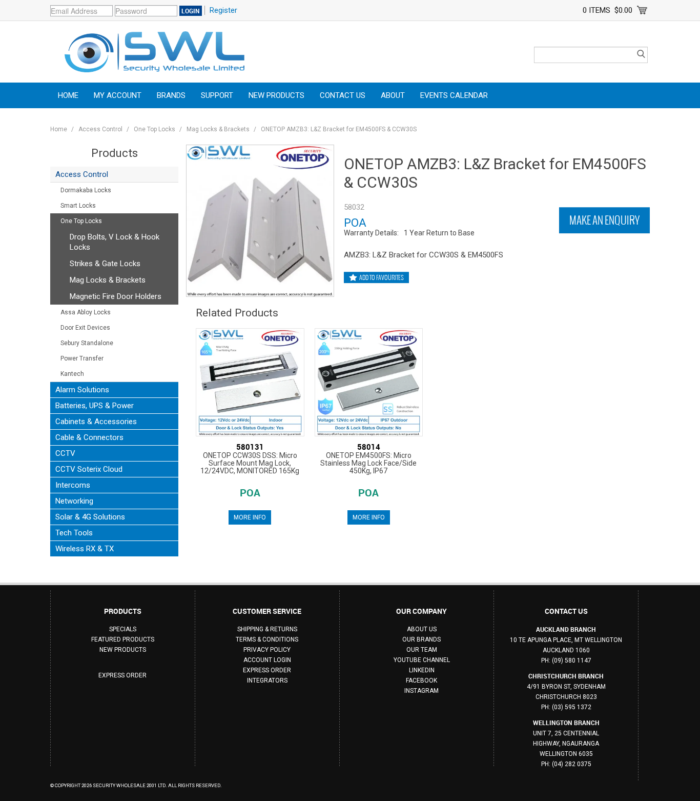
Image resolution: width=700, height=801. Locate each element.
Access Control (100, 129)
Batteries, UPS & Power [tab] (94, 405)
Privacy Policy (267, 649)
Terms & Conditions (267, 639)
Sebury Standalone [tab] (86, 343)
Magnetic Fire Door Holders (115, 296)
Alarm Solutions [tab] (82, 389)
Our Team (421, 649)
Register (223, 10)
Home (68, 95)
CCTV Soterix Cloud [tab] (88, 469)
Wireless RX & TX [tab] (84, 548)
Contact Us (342, 95)
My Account (117, 95)
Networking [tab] (74, 501)
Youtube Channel (422, 660)
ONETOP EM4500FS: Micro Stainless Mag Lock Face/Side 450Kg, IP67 (368, 463)
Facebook (421, 680)
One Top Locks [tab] (81, 221)
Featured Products (122, 639)
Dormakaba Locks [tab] (85, 190)
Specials (122, 629)
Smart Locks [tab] (78, 205)
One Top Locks (154, 129)
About (393, 95)
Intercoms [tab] (72, 485)
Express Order (122, 675)
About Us (422, 629)
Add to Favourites (381, 277)
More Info (250, 517)
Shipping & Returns (267, 629)
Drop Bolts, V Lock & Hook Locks (114, 242)
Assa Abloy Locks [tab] (85, 312)
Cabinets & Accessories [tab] (96, 421)
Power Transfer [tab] (82, 358)
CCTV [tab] (65, 453)
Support (217, 95)
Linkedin (422, 670)
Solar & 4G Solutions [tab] (90, 517)
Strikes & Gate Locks (105, 263)
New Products (276, 95)
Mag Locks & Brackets (218, 129)
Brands (171, 95)
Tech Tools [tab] (74, 532)
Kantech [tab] (72, 373)
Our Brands (421, 639)
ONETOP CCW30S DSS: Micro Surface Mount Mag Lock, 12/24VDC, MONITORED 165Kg (249, 463)
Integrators (267, 680)
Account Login (267, 660)
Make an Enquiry (604, 220)
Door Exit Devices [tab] (85, 327)
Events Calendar (454, 95)
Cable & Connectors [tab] (89, 437)
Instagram (421, 690)
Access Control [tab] (81, 174)
